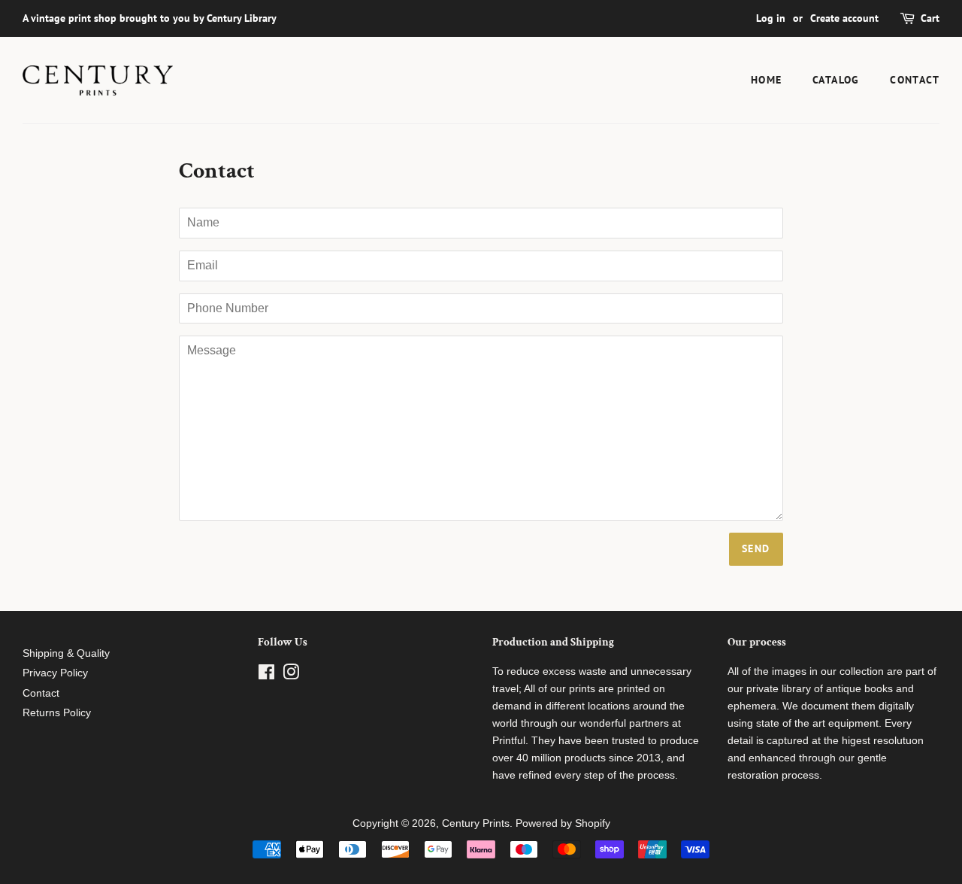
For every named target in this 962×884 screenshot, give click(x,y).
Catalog (836, 80)
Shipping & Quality (66, 653)
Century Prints (476, 823)
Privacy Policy (55, 673)
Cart (930, 18)
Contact (914, 80)
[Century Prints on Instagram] (291, 675)
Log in (770, 18)
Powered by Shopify (563, 823)
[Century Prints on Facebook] (266, 675)
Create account (844, 18)
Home (766, 80)
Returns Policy (57, 712)
